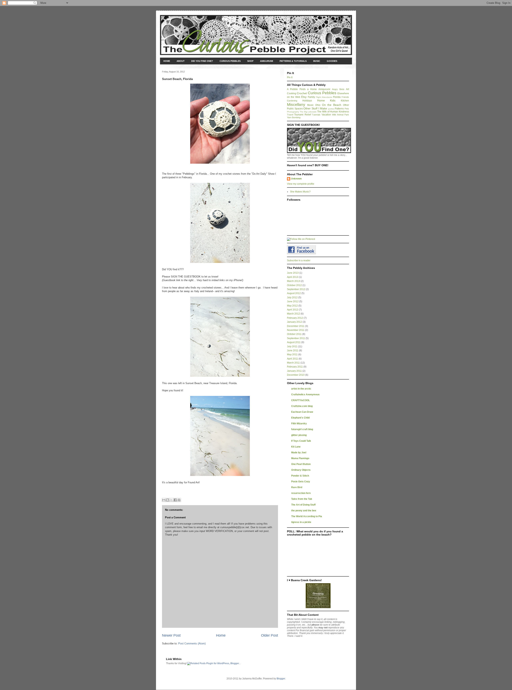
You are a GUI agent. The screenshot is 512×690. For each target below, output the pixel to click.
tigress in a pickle (301, 522)
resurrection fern (301, 493)
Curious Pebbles (322, 93)
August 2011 (294, 342)
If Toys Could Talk (301, 441)
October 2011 (294, 334)
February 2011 (295, 366)
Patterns (339, 108)
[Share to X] (171, 500)
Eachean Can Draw (302, 412)
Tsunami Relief (302, 114)
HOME (166, 61)
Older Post (269, 635)
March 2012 (293, 313)
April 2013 (292, 277)
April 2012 (292, 309)
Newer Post (171, 635)
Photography (293, 112)
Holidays (307, 100)
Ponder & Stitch (300, 475)
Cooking (291, 93)
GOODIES (332, 61)
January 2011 (294, 371)
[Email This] (164, 500)
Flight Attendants (324, 97)
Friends (345, 97)
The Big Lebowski (308, 112)
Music (310, 105)
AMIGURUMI (266, 61)
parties (331, 109)
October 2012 (294, 285)
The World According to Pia (306, 516)
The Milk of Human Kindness (333, 111)
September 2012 (296, 289)
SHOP (250, 61)
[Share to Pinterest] (179, 500)
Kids (332, 100)
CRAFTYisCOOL (300, 400)
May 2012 (292, 305)
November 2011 (295, 330)
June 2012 (293, 301)
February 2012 (295, 317)
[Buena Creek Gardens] (318, 607)
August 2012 (294, 293)
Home (221, 635)
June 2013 (293, 272)
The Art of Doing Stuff (303, 504)
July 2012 (292, 297)
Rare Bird (296, 487)
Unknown (296, 178)
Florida (337, 97)
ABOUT (181, 61)
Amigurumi (324, 89)
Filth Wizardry (299, 423)
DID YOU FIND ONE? (202, 61)
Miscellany (296, 104)
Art (347, 89)
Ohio (317, 105)
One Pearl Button (301, 464)
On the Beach (331, 104)
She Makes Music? (300, 191)
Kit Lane (296, 446)
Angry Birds (338, 89)
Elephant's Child (300, 417)
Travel (290, 114)
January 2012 (294, 321)
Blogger (281, 678)
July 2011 (292, 346)
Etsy (304, 96)
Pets (347, 108)
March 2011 (293, 362)
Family (311, 97)
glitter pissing (299, 435)
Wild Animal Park (340, 114)
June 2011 (292, 350)
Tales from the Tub (301, 499)
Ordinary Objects (301, 470)
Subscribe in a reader (298, 260)
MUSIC (316, 61)
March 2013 (293, 281)
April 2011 (292, 358)
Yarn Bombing (293, 117)
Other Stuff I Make (315, 108)
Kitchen (345, 100)
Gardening (292, 100)
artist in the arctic (301, 388)
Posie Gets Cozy (300, 481)
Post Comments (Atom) (192, 643)
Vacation (326, 114)
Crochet (302, 93)
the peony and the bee (303, 510)
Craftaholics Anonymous (305, 394)
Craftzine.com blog (302, 406)
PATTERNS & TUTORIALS (293, 61)
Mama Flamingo (300, 458)
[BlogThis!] (168, 500)
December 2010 (296, 375)
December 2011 (295, 326)
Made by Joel (298, 452)
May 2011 (292, 354)
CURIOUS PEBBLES (230, 61)
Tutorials (316, 114)
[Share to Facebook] (175, 500)
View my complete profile (300, 183)
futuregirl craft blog (302, 429)
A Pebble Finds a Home (302, 89)
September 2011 (296, 338)
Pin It (289, 77)
